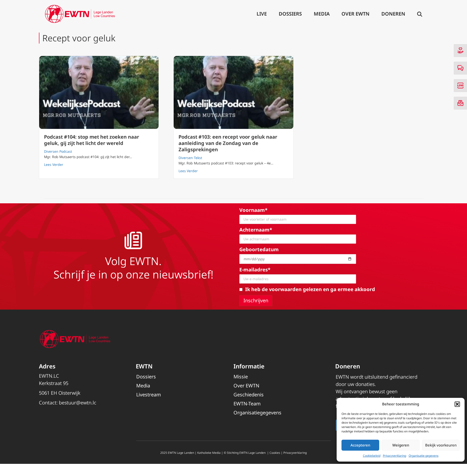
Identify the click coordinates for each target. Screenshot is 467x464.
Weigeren (400, 445)
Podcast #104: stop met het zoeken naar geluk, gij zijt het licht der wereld (91, 140)
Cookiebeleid (371, 456)
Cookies (274, 453)
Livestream (148, 394)
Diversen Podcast (58, 151)
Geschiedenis (249, 394)
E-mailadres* (254, 269)
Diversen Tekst (190, 157)
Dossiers (290, 13)
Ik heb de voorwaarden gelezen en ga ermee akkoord (310, 289)
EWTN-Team (247, 403)
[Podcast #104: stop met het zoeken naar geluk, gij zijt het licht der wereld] (99, 92)
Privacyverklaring (394, 456)
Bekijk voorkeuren (441, 445)
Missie (241, 376)
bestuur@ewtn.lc (77, 402)
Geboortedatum (259, 249)
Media (322, 13)
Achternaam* (255, 229)
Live (262, 13)
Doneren (393, 13)
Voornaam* (253, 210)
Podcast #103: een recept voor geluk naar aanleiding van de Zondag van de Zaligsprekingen (228, 143)
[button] (457, 404)
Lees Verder (53, 164)
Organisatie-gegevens (424, 456)
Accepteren (360, 445)
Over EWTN (355, 13)
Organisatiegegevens (257, 412)
